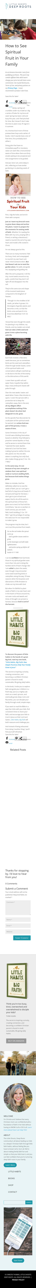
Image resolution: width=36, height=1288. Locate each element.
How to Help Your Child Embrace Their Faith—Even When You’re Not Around (16, 842)
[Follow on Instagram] (16, 1282)
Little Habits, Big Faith (18, 720)
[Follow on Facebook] (12, 1282)
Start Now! (18, 1260)
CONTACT (12, 1192)
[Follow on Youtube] (23, 1282)
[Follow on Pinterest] (20, 1282)
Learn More (10, 1165)
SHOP (10, 1185)
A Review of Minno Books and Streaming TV (17, 776)
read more (11, 781)
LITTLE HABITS (14, 1171)
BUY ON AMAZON (16, 1041)
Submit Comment (22, 938)
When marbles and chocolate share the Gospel (16, 809)
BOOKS (11, 1178)
